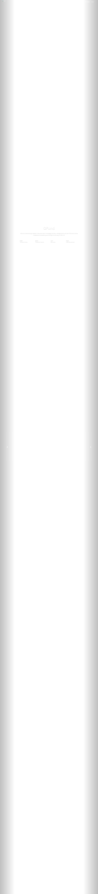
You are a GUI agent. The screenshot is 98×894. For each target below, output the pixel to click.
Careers (79, 1)
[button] (7, 447)
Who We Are (49, 1)
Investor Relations (72, 1)
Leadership (65, 1)
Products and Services (57, 1)
